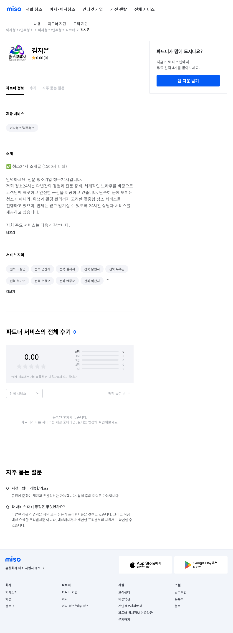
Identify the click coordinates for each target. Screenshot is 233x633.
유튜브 (179, 599)
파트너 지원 (57, 23)
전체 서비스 (144, 9)
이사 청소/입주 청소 (75, 605)
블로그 (9, 605)
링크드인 (181, 592)
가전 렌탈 (118, 9)
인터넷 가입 (93, 9)
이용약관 (124, 599)
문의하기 (124, 619)
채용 (37, 23)
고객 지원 (80, 23)
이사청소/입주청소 (19, 29)
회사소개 (11, 592)
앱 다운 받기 (188, 81)
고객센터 (124, 592)
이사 (65, 599)
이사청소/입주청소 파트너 (56, 29)
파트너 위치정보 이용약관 (135, 612)
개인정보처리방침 (130, 605)
